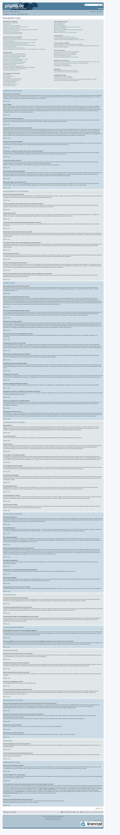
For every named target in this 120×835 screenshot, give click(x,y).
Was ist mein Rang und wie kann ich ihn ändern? (13, 47)
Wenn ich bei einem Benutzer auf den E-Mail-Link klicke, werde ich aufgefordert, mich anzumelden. (24, 49)
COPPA (81, 129)
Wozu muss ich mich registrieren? (10, 22)
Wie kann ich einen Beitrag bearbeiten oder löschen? (14, 55)
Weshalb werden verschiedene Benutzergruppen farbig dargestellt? (68, 29)
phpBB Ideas (71, 776)
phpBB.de (99, 234)
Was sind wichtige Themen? (9, 82)
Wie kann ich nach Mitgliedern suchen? (62, 55)
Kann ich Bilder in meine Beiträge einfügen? (12, 78)
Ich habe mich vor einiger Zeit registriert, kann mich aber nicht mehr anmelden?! (20, 29)
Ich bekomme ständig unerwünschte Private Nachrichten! (66, 38)
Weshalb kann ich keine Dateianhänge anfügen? (13, 63)
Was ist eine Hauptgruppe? (60, 30)
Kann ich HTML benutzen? (9, 76)
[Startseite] (16, 6)
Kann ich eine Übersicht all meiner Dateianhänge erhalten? (66, 71)
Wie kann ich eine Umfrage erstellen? (11, 57)
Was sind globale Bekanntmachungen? (11, 80)
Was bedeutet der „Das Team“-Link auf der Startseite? (65, 32)
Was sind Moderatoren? (59, 24)
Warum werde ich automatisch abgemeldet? (12, 32)
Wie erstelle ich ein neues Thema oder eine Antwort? (14, 53)
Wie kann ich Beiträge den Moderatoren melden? (13, 66)
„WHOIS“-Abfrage (10, 787)
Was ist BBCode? (7, 74)
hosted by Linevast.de (98, 820)
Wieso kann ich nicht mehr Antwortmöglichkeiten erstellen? (15, 59)
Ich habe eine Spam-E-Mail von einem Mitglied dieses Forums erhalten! (69, 39)
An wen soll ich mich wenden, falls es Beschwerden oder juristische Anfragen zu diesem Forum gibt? (75, 79)
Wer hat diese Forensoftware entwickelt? (62, 76)
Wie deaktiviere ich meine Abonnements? (62, 65)
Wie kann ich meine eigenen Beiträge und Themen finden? (66, 57)
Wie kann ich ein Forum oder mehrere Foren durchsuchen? (66, 51)
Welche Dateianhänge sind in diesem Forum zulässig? (65, 70)
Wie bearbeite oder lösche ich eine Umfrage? (12, 60)
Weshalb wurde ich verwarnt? (9, 64)
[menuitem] (13, 11)
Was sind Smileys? (7, 77)
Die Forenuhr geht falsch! (8, 41)
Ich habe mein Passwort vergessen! (11, 30)
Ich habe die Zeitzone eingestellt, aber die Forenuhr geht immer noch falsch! (19, 42)
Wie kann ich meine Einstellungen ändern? (12, 38)
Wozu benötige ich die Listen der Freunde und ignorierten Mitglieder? (68, 44)
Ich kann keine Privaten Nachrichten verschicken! (64, 36)
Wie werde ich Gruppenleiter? (60, 28)
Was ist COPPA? (7, 24)
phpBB (48, 816)
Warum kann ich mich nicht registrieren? (11, 25)
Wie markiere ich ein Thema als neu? (11, 70)
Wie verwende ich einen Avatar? (10, 46)
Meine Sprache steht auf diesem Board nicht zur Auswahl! (15, 43)
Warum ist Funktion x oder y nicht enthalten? (63, 77)
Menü (100, 8)
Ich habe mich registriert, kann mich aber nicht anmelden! (15, 26)
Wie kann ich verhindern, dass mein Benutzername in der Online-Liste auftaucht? (20, 39)
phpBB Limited (89, 234)
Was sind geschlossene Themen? (10, 84)
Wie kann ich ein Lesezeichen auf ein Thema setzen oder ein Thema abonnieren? (71, 63)
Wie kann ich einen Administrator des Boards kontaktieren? (66, 80)
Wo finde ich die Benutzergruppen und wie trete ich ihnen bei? (67, 26)
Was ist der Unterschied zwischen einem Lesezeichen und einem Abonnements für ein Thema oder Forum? (77, 61)
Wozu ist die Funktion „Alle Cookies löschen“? (13, 33)
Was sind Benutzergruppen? (60, 25)
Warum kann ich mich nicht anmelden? (11, 28)
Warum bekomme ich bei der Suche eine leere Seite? (65, 54)
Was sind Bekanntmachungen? (10, 81)
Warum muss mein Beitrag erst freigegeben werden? (14, 68)
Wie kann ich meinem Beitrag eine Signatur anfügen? (14, 56)
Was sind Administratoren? (59, 22)
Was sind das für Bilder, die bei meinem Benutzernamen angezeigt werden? (19, 45)
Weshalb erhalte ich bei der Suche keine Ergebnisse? (65, 53)
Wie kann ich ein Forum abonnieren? (62, 64)
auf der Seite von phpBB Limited (47, 768)
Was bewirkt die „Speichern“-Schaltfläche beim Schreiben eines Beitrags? (19, 67)
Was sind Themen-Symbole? (9, 85)
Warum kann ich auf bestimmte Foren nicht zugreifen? (14, 61)
